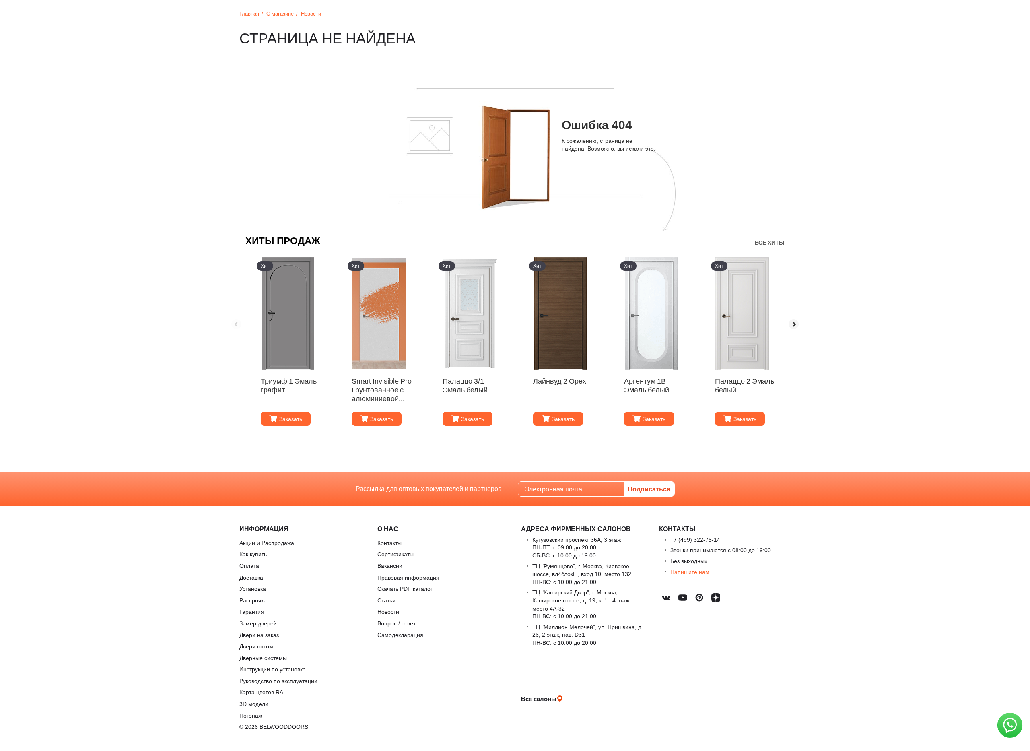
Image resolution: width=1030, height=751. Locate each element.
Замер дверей (258, 623)
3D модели (253, 704)
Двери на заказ (259, 635)
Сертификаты (395, 554)
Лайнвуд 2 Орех (559, 381)
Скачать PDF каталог (405, 588)
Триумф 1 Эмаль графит (289, 385)
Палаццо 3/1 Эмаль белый (465, 385)
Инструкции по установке (272, 669)
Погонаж (250, 715)
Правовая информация (408, 577)
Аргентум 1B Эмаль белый (646, 385)
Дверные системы (263, 658)
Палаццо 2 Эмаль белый (744, 385)
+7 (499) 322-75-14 (695, 539)
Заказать (290, 419)
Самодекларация (400, 635)
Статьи (386, 600)
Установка (252, 588)
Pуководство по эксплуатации (278, 681)
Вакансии (389, 565)
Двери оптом (256, 646)
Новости (388, 611)
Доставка (251, 577)
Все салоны (538, 699)
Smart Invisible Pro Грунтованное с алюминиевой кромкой (382, 389)
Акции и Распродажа (266, 543)
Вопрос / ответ (396, 623)
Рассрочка (253, 600)
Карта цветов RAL (262, 692)
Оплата (249, 565)
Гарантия (251, 611)
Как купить (253, 554)
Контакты (389, 543)
